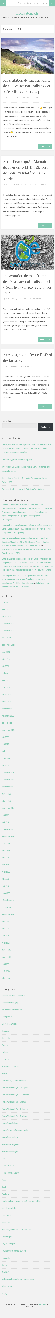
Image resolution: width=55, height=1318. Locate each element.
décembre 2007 (8, 900)
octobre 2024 (7, 637)
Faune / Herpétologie (10, 1123)
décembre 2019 (8, 779)
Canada (5, 1045)
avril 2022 (5, 751)
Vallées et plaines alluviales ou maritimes (18, 1279)
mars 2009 (6, 871)
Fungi (4, 1180)
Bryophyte (6, 1038)
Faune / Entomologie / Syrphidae (14, 1116)
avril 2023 (5, 680)
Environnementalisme (10, 1066)
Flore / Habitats (8, 1165)
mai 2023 (5, 673)
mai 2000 (5, 964)
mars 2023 (6, 687)
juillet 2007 (6, 921)
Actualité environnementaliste (13, 995)
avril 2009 (5, 864)
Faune (4, 1073)
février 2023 (6, 694)
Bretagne (5, 1031)
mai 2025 (5, 602)
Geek (4, 1187)
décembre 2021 (8, 772)
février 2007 (6, 949)
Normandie (6, 1222)
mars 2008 (6, 893)
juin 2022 (5, 737)
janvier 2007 (6, 956)
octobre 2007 (7, 907)
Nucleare (43, 1304)
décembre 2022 (8, 708)
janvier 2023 (6, 701)
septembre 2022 (8, 729)
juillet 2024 (6, 659)
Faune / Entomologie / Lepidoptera (15, 1094)
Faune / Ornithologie (10, 1151)
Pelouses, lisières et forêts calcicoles (16, 1229)
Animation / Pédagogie (11, 1002)
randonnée (6, 1258)
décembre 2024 (8, 623)
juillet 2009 (6, 850)
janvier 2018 (6, 800)
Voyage (5, 1293)
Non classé (6, 1215)
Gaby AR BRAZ (24, 98)
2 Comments (41, 185)
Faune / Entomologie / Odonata (14, 1101)
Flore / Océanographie (10, 1172)
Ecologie (5, 1059)
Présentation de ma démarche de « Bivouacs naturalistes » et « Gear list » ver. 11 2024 (26, 85)
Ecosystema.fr (27, 13)
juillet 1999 (6, 978)
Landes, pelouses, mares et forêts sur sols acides (21, 1201)
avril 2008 (5, 886)
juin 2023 (5, 666)
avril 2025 (5, 609)
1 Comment (37, 98)
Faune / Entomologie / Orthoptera (15, 1109)
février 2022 (6, 765)
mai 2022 (5, 744)
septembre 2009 (8, 836)
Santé (4, 1265)
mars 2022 (6, 758)
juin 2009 (5, 857)
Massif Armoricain (9, 1208)
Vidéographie (7, 1286)
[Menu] (3, 3)
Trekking (5, 1272)
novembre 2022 (8, 715)
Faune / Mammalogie (10, 1137)
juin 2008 (5, 878)
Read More (44, 146)
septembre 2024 (8, 644)
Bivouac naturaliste (9, 1023)
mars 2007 (6, 942)
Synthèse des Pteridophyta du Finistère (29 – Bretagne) (24, 489)
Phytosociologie (8, 1243)
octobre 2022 (7, 722)
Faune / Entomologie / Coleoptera (15, 1087)
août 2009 (6, 843)
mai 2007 (5, 935)
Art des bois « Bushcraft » (12, 1009)
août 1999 (6, 971)
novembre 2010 (8, 829)
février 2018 (6, 793)
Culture (5, 1052)
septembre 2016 (8, 808)
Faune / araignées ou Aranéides (14, 1080)
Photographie (7, 1236)
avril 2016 (5, 822)
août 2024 (6, 651)
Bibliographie (7, 1016)
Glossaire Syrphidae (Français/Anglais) (17, 459)
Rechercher (6, 421)
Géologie (5, 1194)
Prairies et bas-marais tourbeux (14, 1250)
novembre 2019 (8, 786)
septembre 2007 (8, 914)
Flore (4, 1158)
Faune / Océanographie (11, 1144)
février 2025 (6, 616)
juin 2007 (5, 928)
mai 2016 (5, 815)
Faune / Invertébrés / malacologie (15, 1130)
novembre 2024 (8, 630)
